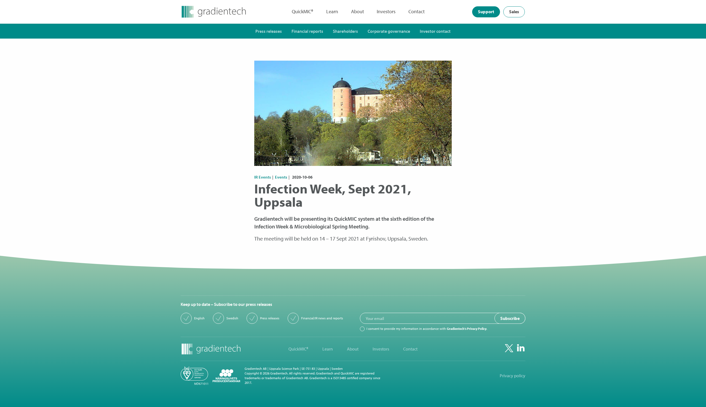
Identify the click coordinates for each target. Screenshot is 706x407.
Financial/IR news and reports (322, 318)
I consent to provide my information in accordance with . (427, 329)
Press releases (269, 318)
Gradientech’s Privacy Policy (466, 329)
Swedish (232, 318)
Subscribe (510, 318)
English (199, 318)
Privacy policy (512, 375)
